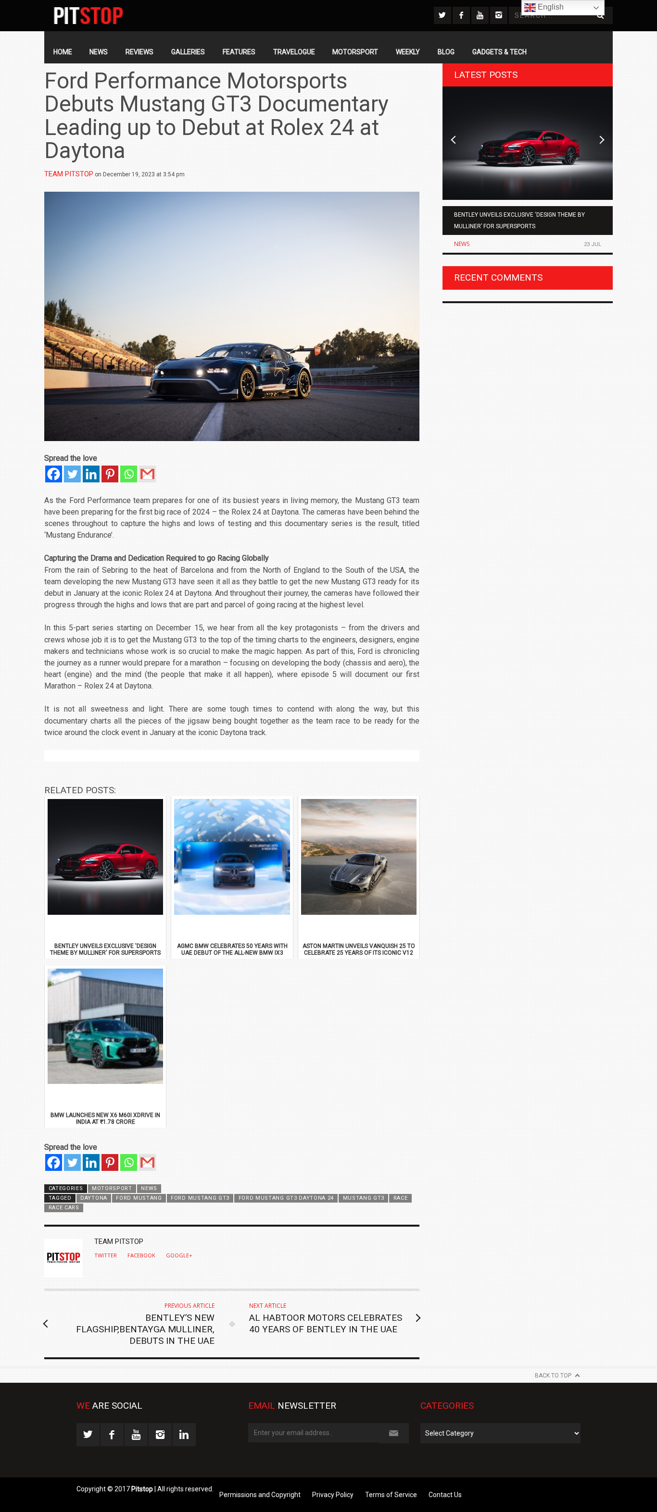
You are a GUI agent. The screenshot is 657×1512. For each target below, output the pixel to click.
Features (239, 52)
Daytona (93, 1198)
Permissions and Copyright (260, 1495)
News (98, 52)
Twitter (105, 1255)
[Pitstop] (88, 16)
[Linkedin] (91, 474)
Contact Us (445, 1495)
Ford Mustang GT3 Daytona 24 (286, 1198)
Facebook (141, 1255)
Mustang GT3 (364, 1198)
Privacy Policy (333, 1495)
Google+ (179, 1255)
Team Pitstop (68, 174)
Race (400, 1198)
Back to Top (553, 1375)
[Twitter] (72, 474)
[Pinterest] (109, 474)
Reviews (139, 52)
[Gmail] (147, 474)
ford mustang (139, 1198)
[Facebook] (53, 474)
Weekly (408, 52)
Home (62, 52)
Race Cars (64, 1208)
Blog (446, 52)
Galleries (188, 52)
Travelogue (294, 52)
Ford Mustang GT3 (200, 1198)
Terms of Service (391, 1495)
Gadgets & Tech (499, 52)
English (550, 7)
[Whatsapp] (128, 474)
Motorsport (355, 52)
